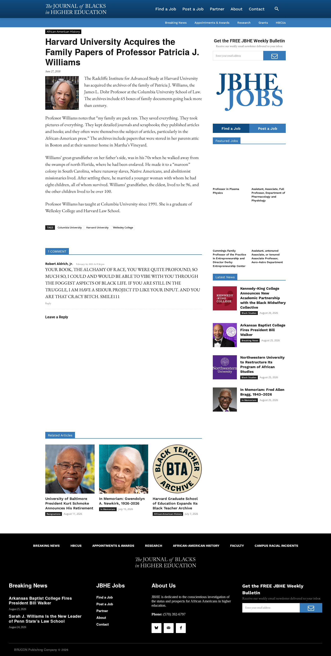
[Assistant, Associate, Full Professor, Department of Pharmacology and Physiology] (269, 167)
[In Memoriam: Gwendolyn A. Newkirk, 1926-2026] (123, 469)
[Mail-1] (169, 628)
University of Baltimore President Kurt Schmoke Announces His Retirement (69, 503)
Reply (48, 303)
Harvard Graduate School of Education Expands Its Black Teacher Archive (175, 503)
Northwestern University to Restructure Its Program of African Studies (262, 364)
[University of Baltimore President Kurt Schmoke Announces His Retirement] (70, 469)
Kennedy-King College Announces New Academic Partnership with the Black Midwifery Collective (263, 297)
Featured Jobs (226, 141)
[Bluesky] (156, 628)
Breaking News (250, 340)
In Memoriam (107, 509)
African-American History (63, 32)
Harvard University (97, 227)
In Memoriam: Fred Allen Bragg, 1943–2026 (262, 391)
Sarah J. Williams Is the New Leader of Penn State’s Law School (45, 618)
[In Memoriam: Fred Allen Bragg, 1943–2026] (225, 399)
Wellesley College (123, 227)
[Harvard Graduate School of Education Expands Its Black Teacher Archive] (177, 469)
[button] (277, 9)
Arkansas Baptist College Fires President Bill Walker (262, 330)
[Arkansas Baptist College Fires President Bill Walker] (225, 335)
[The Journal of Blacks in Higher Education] (76, 9)
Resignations (54, 513)
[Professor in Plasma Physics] (230, 167)
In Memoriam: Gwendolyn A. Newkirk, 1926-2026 (122, 501)
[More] (158, 236)
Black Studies (249, 312)
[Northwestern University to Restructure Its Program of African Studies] (225, 367)
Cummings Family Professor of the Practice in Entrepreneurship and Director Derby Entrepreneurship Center (229, 258)
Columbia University (70, 227)
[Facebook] (181, 628)
